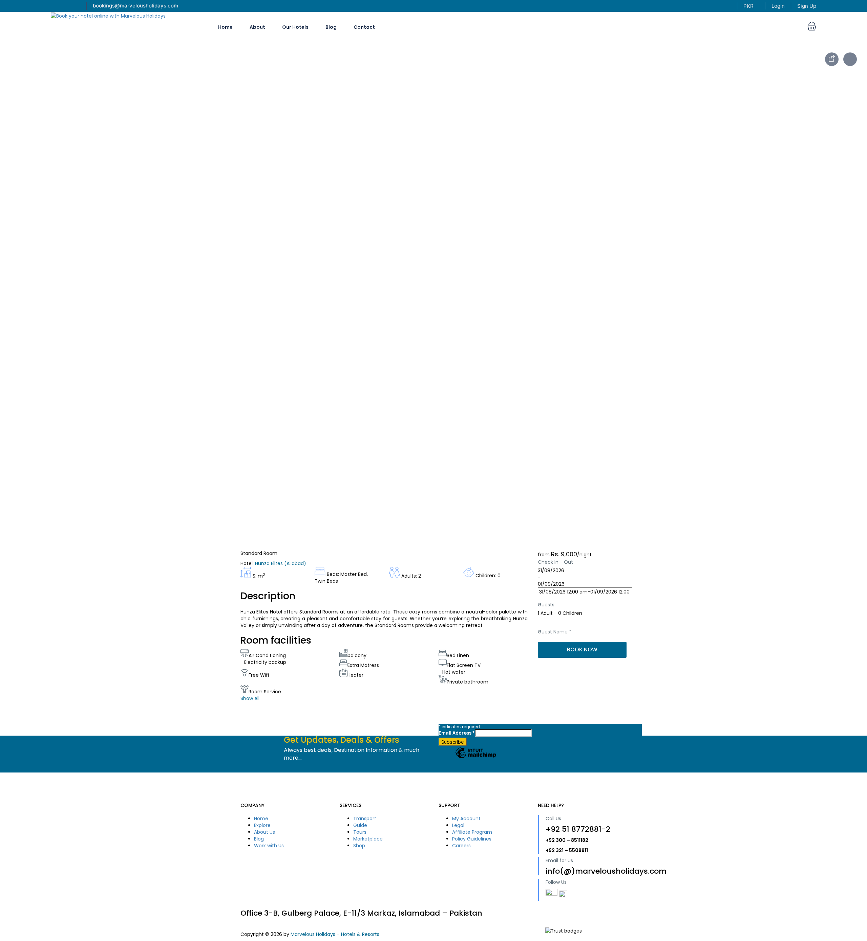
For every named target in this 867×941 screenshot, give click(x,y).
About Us (264, 832)
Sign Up (806, 6)
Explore (262, 825)
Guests (546, 604)
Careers (461, 845)
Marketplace (368, 838)
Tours (359, 832)
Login (778, 6)
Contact (364, 27)
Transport (364, 818)
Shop (359, 845)
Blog (331, 27)
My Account (466, 818)
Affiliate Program (472, 832)
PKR (749, 6)
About (257, 27)
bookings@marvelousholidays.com (135, 5)
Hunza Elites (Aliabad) (280, 563)
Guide (360, 825)
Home (225, 27)
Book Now (582, 649)
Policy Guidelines (471, 838)
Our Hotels (295, 27)
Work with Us (269, 845)
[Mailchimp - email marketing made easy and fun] (476, 758)
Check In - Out (555, 562)
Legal (458, 825)
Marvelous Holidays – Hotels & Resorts (335, 934)
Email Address (457, 733)
